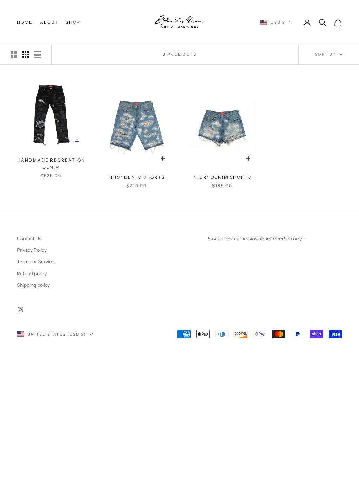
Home (25, 22)
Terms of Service (35, 261)
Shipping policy (33, 285)
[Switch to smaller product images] (25, 54)
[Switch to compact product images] (37, 54)
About (49, 22)
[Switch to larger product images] (14, 54)
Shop (73, 22)
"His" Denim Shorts (137, 177)
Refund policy (32, 273)
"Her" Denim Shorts (222, 177)
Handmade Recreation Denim (51, 163)
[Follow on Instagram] (20, 309)
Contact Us (29, 238)
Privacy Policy (32, 250)
